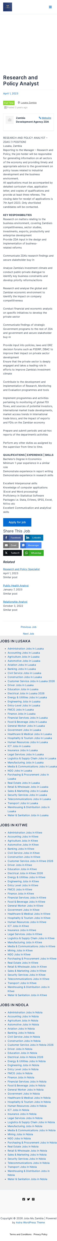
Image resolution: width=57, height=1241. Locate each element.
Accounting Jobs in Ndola (23, 1016)
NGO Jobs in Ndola (19, 1138)
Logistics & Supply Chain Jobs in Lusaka (32, 758)
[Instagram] (33, 1199)
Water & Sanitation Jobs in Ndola (27, 1179)
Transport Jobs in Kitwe (22, 983)
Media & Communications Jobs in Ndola (32, 1130)
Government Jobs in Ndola (24, 1093)
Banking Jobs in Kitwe (21, 848)
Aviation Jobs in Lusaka (22, 664)
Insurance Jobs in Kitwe (22, 930)
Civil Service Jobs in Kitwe (24, 852)
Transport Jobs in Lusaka (23, 803)
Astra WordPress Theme (30, 1222)
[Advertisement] (28, 44)
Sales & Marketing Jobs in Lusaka (28, 790)
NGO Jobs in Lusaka (20, 770)
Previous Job (28, 627)
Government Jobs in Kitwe (23, 909)
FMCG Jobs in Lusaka (21, 709)
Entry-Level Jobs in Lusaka (24, 705)
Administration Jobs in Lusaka (26, 648)
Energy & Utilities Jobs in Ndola (27, 1061)
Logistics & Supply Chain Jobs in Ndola (31, 1122)
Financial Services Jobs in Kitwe (27, 897)
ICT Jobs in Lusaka (19, 746)
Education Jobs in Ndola (22, 1052)
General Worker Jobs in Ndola (26, 1089)
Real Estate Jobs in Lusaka (24, 782)
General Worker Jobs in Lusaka (26, 725)
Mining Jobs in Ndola (20, 1134)
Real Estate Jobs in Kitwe (23, 962)
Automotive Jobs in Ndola (23, 1024)
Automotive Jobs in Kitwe (23, 844)
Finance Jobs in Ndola (21, 1077)
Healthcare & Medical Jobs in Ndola (29, 1097)
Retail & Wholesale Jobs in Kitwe (27, 966)
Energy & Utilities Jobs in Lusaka (27, 697)
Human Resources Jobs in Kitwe (27, 922)
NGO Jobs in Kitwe (19, 954)
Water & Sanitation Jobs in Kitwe (27, 995)
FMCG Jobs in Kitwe (20, 889)
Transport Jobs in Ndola (22, 1166)
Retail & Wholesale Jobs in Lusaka (28, 786)
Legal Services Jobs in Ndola (25, 1118)
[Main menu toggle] (50, 6)
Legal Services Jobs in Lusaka (26, 754)
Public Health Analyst (16, 585)
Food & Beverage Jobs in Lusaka (27, 721)
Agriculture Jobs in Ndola (23, 1020)
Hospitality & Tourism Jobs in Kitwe (29, 917)
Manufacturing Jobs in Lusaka (26, 762)
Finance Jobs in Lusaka (21, 713)
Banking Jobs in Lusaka (22, 668)
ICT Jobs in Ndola (18, 1110)
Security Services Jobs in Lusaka (27, 794)
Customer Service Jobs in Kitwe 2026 (30, 861)
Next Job (28, 633)
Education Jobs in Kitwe (22, 869)
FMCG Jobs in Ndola (20, 1073)
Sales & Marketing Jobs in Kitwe (27, 970)
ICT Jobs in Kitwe (18, 926)
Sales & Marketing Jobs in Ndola (27, 1154)
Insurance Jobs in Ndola (22, 1113)
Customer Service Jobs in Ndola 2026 (31, 1044)
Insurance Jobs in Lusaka (23, 750)
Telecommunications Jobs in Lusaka (29, 799)
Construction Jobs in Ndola (24, 1040)
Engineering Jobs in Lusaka (24, 701)
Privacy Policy (40, 1234)
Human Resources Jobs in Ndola (27, 1105)
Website (46, 117)
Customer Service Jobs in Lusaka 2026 (31, 681)
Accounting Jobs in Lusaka (24, 652)
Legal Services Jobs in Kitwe (25, 934)
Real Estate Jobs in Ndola (23, 1146)
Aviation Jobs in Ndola (21, 1028)
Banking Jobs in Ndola (21, 1032)
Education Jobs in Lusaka (23, 689)
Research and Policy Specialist (21, 569)
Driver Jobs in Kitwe (20, 865)
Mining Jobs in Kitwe (20, 950)
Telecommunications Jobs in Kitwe (28, 978)
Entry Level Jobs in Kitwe (23, 885)
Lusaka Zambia (29, 102)
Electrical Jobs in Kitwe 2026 (25, 873)
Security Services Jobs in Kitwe (26, 974)
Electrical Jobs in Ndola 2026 (25, 1057)
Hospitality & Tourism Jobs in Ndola (29, 1101)
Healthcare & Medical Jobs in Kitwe (29, 913)
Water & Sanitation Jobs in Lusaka (28, 815)
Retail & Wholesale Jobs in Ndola (27, 1150)
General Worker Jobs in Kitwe (25, 905)
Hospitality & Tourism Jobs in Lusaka (30, 738)
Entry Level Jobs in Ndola (23, 1069)
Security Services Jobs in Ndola (27, 1158)
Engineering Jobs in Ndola (23, 1065)
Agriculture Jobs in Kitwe (23, 840)
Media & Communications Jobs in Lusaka (32, 766)
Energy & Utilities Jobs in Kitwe (26, 877)
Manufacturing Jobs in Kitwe (25, 942)
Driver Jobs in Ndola (20, 1049)
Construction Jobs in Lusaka (25, 677)
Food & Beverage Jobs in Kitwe (26, 901)
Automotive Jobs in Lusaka (24, 660)
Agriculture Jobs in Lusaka (23, 656)
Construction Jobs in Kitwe (24, 856)
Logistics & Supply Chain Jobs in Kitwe (31, 938)
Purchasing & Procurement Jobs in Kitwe (32, 958)
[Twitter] (28, 1199)
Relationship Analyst (15, 601)
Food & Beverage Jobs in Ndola (26, 1085)
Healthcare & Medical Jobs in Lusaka (30, 734)
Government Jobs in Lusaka (24, 729)
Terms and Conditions (21, 1234)
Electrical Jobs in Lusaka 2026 (26, 693)
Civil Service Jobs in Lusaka (24, 673)
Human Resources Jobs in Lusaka (28, 742)
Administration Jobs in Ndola (25, 1012)
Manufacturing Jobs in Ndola (25, 1126)
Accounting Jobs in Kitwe (23, 836)
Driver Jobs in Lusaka (21, 685)
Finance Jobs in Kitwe (21, 893)
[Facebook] (23, 1199)
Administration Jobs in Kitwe (25, 832)
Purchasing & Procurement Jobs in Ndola (32, 1142)
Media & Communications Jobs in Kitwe (31, 946)
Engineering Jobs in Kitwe (23, 881)
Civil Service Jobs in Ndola (24, 1036)
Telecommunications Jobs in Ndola (29, 1162)
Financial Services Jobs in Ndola (27, 1081)
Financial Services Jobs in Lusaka (28, 717)
